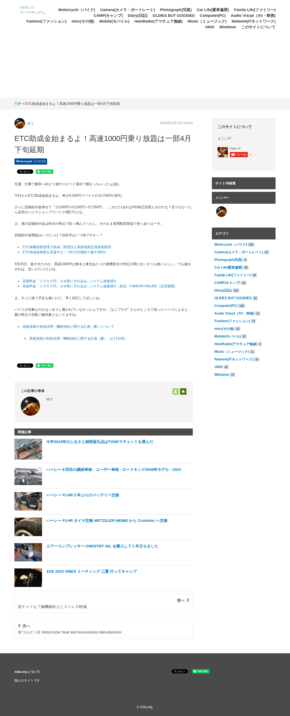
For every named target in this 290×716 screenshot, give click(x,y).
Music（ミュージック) (207, 21)
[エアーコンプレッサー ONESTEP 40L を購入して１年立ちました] (86, 560)
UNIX (209, 27)
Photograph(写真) (176, 10)
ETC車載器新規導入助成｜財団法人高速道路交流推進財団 (67, 247)
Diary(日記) (138, 15)
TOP (17, 103)
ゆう (30, 123)
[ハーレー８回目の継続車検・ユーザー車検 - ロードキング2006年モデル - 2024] (97, 484)
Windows (227, 27)
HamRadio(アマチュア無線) (158, 21)
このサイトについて (258, 27)
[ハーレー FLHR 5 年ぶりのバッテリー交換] (66, 509)
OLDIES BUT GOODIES (174, 15)
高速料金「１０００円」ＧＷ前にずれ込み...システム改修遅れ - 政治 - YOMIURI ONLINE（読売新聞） (100, 286)
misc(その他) (83, 21)
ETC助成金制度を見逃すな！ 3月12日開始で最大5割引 (64, 252)
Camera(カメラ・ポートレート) (127, 10)
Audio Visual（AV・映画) (253, 15)
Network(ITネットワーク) (254, 21)
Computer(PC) (213, 15)
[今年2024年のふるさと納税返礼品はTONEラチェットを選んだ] (83, 458)
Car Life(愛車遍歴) (213, 10)
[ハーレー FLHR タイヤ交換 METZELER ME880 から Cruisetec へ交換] (91, 535)
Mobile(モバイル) (114, 21)
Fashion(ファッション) (46, 21)
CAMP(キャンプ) (108, 15)
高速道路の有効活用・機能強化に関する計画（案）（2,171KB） (78, 338)
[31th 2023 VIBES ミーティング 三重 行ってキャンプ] (75, 586)
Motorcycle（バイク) (76, 10)
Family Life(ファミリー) (255, 10)
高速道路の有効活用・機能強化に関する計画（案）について (68, 326)
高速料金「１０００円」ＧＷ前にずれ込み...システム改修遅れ (70, 281)
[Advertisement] (145, 62)
